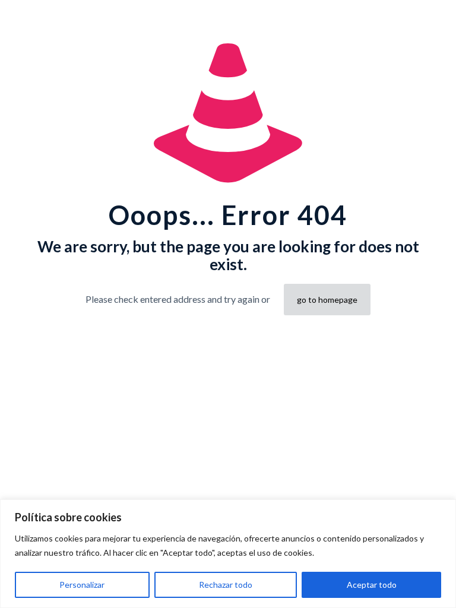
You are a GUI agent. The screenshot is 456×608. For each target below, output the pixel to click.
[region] (228, 553)
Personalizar (81, 585)
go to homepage (327, 299)
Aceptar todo (372, 585)
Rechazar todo (225, 585)
